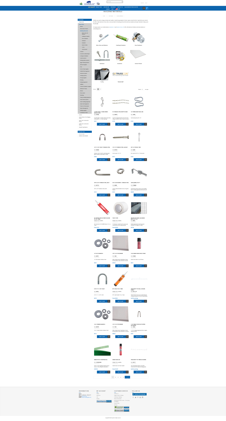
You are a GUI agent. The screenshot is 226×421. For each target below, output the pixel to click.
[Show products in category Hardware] (102, 56)
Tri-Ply (102, 82)
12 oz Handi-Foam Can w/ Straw (138, 253)
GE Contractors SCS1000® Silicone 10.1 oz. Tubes (102, 218)
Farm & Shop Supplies (84, 69)
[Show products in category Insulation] (119, 56)
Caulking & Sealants (121, 45)
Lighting (81, 84)
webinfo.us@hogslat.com (86, 397)
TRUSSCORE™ (121, 82)
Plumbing (82, 95)
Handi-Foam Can (116, 359)
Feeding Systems (83, 75)
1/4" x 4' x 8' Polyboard (117, 324)
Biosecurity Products (84, 28)
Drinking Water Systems (84, 60)
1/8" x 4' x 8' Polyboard (117, 253)
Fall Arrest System (83, 73)
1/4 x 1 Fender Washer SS (99, 324)
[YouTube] (140, 397)
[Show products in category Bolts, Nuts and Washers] (102, 38)
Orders (98, 393)
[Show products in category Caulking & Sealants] (121, 38)
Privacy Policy (116, 403)
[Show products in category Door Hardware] (138, 38)
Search (122, 2)
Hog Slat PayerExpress (83, 127)
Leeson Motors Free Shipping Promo (84, 118)
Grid (98, 89)
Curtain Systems (83, 58)
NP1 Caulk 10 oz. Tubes (117, 288)
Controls (81, 51)
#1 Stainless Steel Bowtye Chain (119, 111)
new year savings (81, 134)
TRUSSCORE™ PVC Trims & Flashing (138, 359)
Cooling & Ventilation (84, 55)
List (100, 89)
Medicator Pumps (83, 88)
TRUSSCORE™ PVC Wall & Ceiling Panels (138, 289)
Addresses (98, 395)
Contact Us (116, 393)
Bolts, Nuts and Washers (102, 45)
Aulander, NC (112, 27)
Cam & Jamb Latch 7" (135, 182)
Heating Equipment (83, 82)
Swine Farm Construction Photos (84, 121)
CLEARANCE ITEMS (84, 112)
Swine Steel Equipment (84, 103)
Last (128, 377)
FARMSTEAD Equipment (84, 71)
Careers (80, 114)
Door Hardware (138, 45)
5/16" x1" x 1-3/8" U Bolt (99, 288)
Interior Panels (138, 63)
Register (142, 2)
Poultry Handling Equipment (85, 97)
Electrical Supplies (83, 64)
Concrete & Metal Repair (85, 53)
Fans (81, 66)
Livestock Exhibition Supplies (85, 86)
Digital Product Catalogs (118, 395)
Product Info (81, 22)
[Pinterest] (138, 397)
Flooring (81, 79)
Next (126, 377)
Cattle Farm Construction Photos (84, 124)
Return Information (117, 398)
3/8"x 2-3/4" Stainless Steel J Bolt (101, 182)
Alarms (81, 26)
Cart (97, 397)
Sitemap (115, 405)
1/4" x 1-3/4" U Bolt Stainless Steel (102, 147)
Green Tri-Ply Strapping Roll (101, 359)
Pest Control (82, 93)
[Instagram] (142, 397)
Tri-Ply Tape (115, 218)
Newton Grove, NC (120, 27)
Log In (146, 2)
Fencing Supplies (83, 77)
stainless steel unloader (83, 135)
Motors (81, 90)
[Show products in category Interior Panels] (138, 56)
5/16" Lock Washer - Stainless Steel (120, 182)
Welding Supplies (83, 110)
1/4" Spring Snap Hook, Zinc (137, 111)
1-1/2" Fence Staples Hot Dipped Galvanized (138, 325)
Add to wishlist (108, 124)
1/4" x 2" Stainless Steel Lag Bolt (120, 147)
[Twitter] (135, 397)
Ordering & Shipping (118, 397)
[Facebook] (133, 397)
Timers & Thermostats (84, 106)
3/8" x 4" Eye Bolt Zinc (136, 147)
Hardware (102, 63)
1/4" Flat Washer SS (98, 253)
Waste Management (84, 108)
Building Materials (84, 30)
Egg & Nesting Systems (84, 62)
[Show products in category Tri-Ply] (102, 74)
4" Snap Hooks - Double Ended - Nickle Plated (101, 112)
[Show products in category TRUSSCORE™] (121, 74)
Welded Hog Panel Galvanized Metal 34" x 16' (138, 218)
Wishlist (98, 398)
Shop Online (81, 24)
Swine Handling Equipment (85, 101)
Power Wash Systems (84, 99)
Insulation (119, 63)
